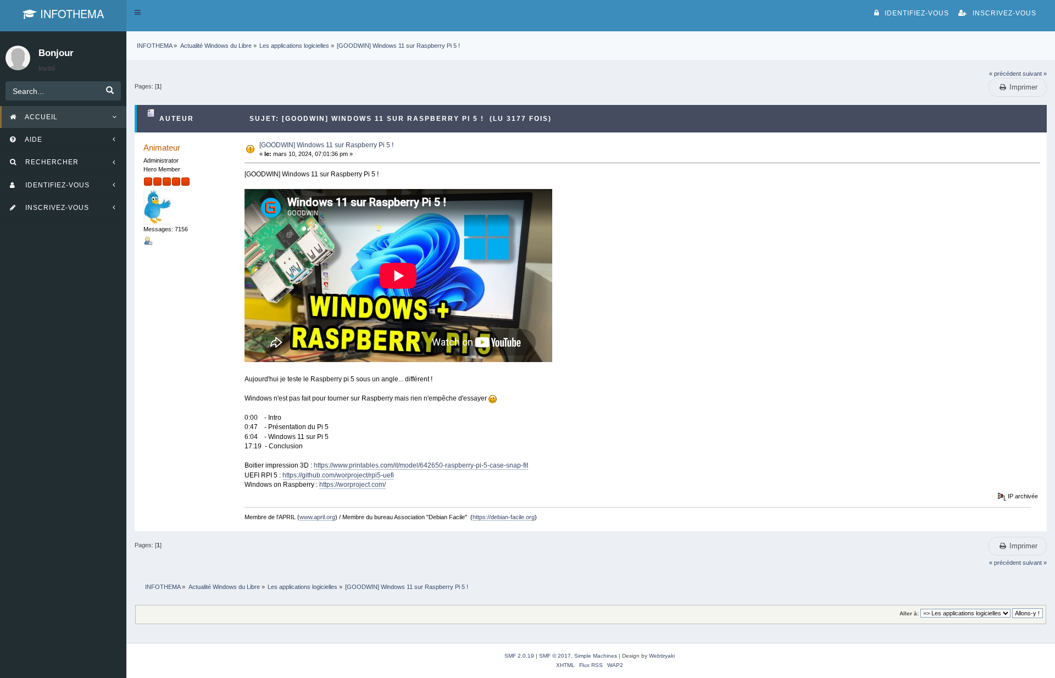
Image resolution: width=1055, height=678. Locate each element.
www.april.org (317, 517)
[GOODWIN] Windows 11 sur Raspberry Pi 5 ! (326, 145)
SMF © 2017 (555, 656)
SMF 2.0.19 (519, 656)
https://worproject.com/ (352, 484)
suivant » (1035, 73)
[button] (137, 12)
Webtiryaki (662, 656)
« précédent (1005, 73)
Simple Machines (595, 656)
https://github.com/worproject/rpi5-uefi (338, 475)
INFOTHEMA (70, 13)
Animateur (161, 147)
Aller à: (909, 613)
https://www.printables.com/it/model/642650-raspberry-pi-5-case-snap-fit (421, 465)
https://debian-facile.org (504, 517)
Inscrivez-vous (1004, 13)
